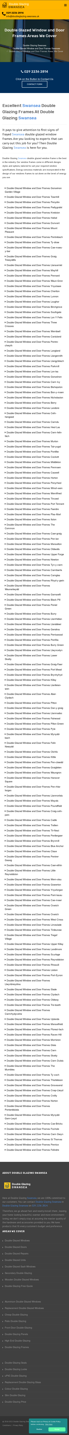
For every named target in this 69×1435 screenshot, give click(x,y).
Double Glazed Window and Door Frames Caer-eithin (34, 865)
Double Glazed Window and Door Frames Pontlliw (33, 451)
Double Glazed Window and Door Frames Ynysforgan (35, 889)
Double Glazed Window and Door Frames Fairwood (33, 718)
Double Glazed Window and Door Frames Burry (31, 613)
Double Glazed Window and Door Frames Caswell (33, 472)
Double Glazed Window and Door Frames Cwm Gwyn (35, 1134)
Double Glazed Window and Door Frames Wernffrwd (34, 493)
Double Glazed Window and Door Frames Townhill (33, 196)
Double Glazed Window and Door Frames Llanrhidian (34, 618)
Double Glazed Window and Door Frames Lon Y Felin (34, 317)
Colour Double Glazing (16, 1388)
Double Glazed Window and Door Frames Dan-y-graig (35, 707)
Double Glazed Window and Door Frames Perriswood (35, 634)
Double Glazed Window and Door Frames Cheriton (33, 291)
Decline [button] (39, 1429)
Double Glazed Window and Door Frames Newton (33, 559)
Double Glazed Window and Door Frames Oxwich (33, 914)
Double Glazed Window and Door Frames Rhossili (33, 964)
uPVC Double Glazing (16, 1375)
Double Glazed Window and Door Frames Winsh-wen (34, 488)
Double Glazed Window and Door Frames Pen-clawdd (35, 762)
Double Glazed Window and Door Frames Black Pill (33, 599)
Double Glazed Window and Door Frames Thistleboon (35, 1080)
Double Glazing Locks (16, 1369)
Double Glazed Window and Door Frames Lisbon (32, 970)
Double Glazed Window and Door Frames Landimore (34, 949)
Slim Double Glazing (15, 1395)
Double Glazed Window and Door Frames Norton (32, 1100)
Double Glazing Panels (16, 1334)
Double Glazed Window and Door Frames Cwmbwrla (34, 570)
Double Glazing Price (15, 1401)
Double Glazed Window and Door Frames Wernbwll (33, 331)
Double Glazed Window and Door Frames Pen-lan (33, 538)
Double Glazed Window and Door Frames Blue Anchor (35, 846)
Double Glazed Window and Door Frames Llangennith (35, 355)
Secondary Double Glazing (18, 1273)
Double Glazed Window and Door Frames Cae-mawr (34, 900)
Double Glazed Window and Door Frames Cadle (32, 820)
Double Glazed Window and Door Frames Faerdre (33, 509)
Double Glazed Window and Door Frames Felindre (33, 1149)
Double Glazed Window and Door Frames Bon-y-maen (35, 392)
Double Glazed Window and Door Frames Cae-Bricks (35, 1123)
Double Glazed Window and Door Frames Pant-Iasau (34, 895)
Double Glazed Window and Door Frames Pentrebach (35, 237)
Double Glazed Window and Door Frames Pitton (32, 702)
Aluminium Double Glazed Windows (23, 1301)
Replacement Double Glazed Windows (24, 1308)
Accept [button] (57, 1429)
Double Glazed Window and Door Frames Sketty (32, 1055)
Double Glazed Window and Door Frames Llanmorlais (35, 795)
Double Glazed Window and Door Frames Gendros (33, 629)
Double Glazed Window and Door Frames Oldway (33, 999)
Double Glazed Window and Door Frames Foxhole (33, 1128)
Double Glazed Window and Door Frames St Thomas (34, 1139)
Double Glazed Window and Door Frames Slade (32, 989)
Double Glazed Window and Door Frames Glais (31, 1045)
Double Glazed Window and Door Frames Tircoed (33, 498)
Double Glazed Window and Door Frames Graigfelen (34, 767)
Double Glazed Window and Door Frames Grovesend (34, 1085)
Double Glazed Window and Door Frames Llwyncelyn (34, 650)
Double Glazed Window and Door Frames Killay (31, 679)
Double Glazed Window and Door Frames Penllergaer (35, 835)
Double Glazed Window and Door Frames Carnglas (33, 575)
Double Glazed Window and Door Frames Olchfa (32, 751)
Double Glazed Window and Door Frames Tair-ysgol (34, 446)
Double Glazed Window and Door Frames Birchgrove (34, 306)
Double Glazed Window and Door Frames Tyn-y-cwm (35, 564)
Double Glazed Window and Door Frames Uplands (33, 1019)
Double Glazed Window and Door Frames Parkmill (33, 366)
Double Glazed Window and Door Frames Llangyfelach (35, 361)
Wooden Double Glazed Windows (22, 1279)
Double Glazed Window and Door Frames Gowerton (34, 884)
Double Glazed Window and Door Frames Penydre (33, 202)
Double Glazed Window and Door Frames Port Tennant (35, 503)
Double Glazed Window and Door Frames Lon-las (32, 371)
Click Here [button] (48, 1424)
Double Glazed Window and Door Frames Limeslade (34, 924)
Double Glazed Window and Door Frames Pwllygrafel (34, 207)
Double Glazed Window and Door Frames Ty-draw (33, 242)
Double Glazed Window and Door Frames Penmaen (34, 467)
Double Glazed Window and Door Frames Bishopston (34, 387)
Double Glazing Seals (16, 1362)
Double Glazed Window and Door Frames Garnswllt (34, 594)
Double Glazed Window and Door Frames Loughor (33, 301)
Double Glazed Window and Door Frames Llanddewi (34, 624)
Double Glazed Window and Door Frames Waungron (34, 772)
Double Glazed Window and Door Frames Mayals (32, 800)
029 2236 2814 (15, 13)
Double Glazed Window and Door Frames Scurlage (33, 954)
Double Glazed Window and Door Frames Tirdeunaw (34, 929)
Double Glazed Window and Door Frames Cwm (31, 1050)
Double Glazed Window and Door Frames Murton (32, 441)
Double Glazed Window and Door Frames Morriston (34, 1039)
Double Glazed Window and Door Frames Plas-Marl (34, 514)
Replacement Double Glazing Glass (23, 1382)
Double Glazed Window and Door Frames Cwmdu (33, 421)
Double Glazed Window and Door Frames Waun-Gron (35, 280)
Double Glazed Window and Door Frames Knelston (33, 212)
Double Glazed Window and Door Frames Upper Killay (35, 944)
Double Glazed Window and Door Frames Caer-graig (34, 533)
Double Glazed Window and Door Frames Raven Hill (34, 1034)
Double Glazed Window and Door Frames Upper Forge (35, 554)
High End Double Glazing (17, 1340)
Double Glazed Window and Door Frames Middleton (34, 462)
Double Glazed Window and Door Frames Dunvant (33, 223)
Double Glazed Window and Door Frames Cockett (33, 456)
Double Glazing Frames (17, 1347)
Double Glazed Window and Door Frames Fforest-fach (35, 1029)
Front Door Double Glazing (18, 1327)
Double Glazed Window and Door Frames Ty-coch (33, 1074)
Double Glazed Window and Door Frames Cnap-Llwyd (35, 1090)
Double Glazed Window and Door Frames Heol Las (33, 427)
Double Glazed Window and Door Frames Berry (31, 402)
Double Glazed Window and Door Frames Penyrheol (34, 482)
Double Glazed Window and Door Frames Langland (33, 350)
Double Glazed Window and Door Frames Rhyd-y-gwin (35, 580)
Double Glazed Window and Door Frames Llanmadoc (34, 713)
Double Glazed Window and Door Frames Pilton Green (35, 723)
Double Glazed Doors (16, 1247)
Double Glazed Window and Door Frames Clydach (33, 994)
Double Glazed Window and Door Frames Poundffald (34, 805)
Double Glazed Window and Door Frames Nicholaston (35, 397)
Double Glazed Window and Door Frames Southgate (34, 312)
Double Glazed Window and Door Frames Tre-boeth (34, 1004)
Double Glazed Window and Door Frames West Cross (35, 919)
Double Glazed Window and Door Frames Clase (32, 851)
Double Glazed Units (15, 1260)
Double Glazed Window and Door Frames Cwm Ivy (33, 381)
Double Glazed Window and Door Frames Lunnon (32, 296)
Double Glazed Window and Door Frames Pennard (33, 275)
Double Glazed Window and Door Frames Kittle (31, 757)
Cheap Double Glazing (16, 1314)
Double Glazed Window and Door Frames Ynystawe (34, 286)
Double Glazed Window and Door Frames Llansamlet (34, 265)
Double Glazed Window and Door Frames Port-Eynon (35, 975)
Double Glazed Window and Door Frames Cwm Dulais (35, 1060)
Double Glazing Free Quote (19, 1286)
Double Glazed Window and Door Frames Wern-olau (34, 879)
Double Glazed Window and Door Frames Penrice (33, 1144)
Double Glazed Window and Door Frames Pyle (31, 728)
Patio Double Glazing (15, 1321)
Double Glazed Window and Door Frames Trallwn (32, 825)
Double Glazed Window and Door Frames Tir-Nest (33, 830)
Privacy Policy (18, 1425)
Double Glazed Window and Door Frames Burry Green (35, 644)
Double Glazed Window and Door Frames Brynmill (33, 840)
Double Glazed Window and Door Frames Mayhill (32, 270)
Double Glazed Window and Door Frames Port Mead (34, 669)
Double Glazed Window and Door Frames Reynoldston (35, 959)
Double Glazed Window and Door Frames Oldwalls (33, 549)
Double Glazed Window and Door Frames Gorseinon (34, 376)
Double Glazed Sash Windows (20, 1266)
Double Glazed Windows (17, 1240)
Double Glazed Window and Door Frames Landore (33, 408)
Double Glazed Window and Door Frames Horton (32, 477)
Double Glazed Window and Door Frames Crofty (32, 1095)
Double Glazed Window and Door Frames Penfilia (32, 639)
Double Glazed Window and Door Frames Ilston (31, 519)
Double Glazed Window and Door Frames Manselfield (35, 1024)
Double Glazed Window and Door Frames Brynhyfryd (34, 674)
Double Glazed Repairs (16, 1253)
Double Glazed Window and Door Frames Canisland (34, 336)
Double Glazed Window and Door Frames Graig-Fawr (34, 664)
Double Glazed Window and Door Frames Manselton (34, 544)
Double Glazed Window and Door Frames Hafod (32, 217)
